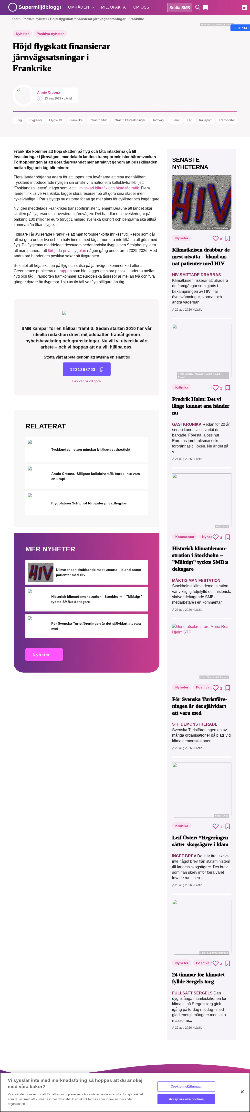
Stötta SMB (179, 8)
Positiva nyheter (34, 19)
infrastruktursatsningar (129, 120)
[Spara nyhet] (227, 238)
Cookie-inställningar (186, 1086)
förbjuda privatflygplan (67, 251)
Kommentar (184, 537)
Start (16, 19)
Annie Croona (48, 92)
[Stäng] (242, 1091)
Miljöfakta (113, 7)
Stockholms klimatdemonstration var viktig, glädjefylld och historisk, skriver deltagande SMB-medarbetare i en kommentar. (201, 591)
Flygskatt (55, 120)
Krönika (181, 387)
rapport (66, 271)
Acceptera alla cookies (186, 1099)
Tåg (189, 120)
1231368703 (83, 370)
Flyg (19, 120)
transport (205, 120)
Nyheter (22, 34)
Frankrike (76, 120)
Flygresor (35, 120)
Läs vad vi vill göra (86, 381)
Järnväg (158, 120)
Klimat (175, 120)
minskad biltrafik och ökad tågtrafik (109, 188)
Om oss (141, 7)
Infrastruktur (98, 120)
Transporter (227, 120)
